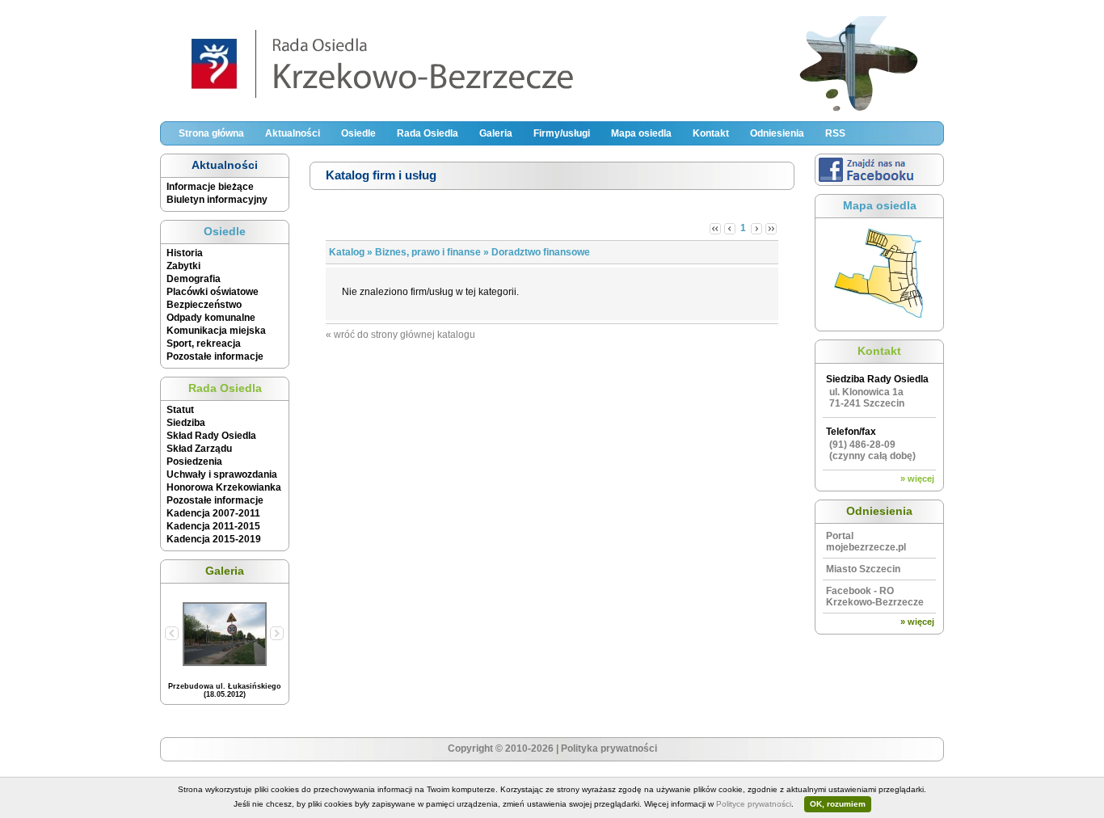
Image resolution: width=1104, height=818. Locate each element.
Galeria (495, 133)
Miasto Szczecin (863, 569)
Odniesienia (777, 133)
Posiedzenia (194, 461)
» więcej (917, 478)
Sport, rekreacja (203, 343)
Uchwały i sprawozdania (221, 474)
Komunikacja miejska (216, 330)
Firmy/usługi (561, 133)
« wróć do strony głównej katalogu (400, 334)
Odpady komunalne (210, 317)
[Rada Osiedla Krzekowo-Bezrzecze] (552, 110)
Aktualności (292, 133)
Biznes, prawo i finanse (428, 252)
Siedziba (185, 422)
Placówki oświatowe (212, 291)
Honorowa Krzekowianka (223, 487)
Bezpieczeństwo (204, 304)
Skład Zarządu (199, 448)
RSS (835, 133)
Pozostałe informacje (214, 356)
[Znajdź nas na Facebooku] (879, 182)
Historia (184, 253)
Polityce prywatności (753, 803)
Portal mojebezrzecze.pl (866, 541)
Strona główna (211, 133)
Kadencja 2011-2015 (213, 526)
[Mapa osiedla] (879, 321)
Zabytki (183, 266)
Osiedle (358, 133)
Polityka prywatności (609, 748)
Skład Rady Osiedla (211, 435)
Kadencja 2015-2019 (213, 539)
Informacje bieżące (210, 186)
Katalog (346, 252)
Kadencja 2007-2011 (213, 513)
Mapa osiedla (641, 133)
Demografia (193, 279)
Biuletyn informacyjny (217, 199)
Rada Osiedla (427, 133)
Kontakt (711, 133)
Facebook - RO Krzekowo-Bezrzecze (875, 596)
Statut (180, 409)
